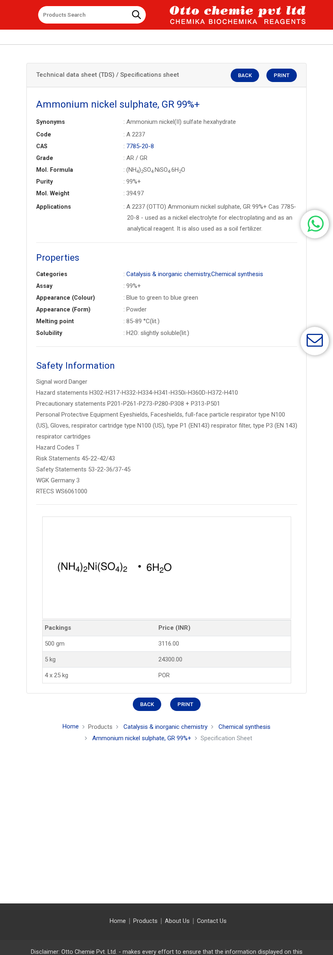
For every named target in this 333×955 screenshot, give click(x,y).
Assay (44, 286)
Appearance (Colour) (65, 297)
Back (245, 75)
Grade (44, 158)
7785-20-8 (140, 146)
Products (145, 921)
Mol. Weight (52, 193)
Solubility (49, 333)
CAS (42, 146)
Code (43, 134)
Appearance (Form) (63, 309)
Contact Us (212, 921)
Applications (53, 206)
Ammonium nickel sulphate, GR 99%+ (141, 738)
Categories (51, 274)
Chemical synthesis (237, 274)
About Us (177, 921)
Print (282, 75)
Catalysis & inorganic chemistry (168, 274)
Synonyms (50, 122)
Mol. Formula (54, 169)
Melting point (55, 321)
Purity (44, 181)
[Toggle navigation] (26, 12)
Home (71, 726)
